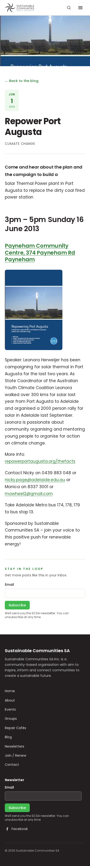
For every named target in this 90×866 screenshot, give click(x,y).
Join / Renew (15, 755)
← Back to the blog (21, 80)
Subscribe (17, 605)
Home (10, 691)
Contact (12, 764)
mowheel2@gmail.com (29, 494)
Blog (8, 737)
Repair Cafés (15, 728)
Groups (11, 718)
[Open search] (69, 7)
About (10, 700)
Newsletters (14, 746)
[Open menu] (80, 7)
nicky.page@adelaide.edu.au (35, 480)
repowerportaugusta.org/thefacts (40, 461)
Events (10, 709)
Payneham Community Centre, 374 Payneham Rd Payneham (40, 252)
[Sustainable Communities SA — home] (19, 7)
